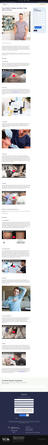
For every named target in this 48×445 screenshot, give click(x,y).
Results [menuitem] (24, 4)
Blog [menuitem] (35, 4)
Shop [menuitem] (27, 4)
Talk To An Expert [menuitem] (42, 4)
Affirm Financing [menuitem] (31, 4)
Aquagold (5, 121)
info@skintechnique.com (29, 428)
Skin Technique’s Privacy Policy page (33, 432)
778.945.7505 (28, 426)
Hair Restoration (6, 248)
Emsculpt (5, 154)
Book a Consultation (5, 213)
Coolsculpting (6, 220)
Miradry (4, 183)
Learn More (27, 0)
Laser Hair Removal (7, 315)
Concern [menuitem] (17, 4)
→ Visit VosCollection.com (42, 439)
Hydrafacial (5, 61)
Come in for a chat (15, 91)
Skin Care (5, 87)
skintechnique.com (22, 371)
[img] (24, 0)
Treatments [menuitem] (13, 4)
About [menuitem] (20, 4)
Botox (4, 343)
